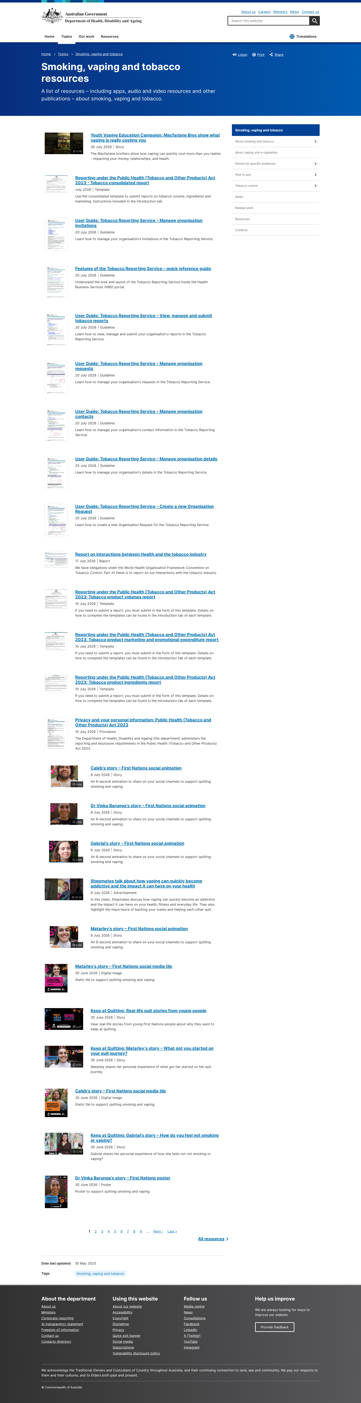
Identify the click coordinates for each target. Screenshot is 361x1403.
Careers (264, 12)
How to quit (243, 174)
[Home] (91, 15)
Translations (306, 36)
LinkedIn (190, 1330)
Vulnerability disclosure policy (136, 1353)
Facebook (192, 1324)
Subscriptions (123, 1347)
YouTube (190, 1341)
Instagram (192, 1347)
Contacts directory (56, 1341)
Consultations (195, 1318)
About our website (127, 1306)
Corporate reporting (57, 1318)
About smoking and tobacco (254, 141)
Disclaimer (121, 1324)
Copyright (120, 1318)
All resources (211, 1238)
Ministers (280, 12)
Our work (86, 36)
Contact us (310, 12)
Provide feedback (275, 1327)
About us (248, 12)
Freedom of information (60, 1330)
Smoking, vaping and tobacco (99, 54)
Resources (110, 36)
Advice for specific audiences (255, 163)
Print (260, 54)
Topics (66, 36)
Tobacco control (246, 185)
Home (50, 36)
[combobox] (269, 21)
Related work (244, 208)
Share (279, 54)
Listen (242, 54)
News (294, 12)
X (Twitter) (192, 1336)
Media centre (194, 1306)
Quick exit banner (126, 1336)
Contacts (241, 230)
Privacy (118, 1330)
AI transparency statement (62, 1324)
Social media (123, 1341)
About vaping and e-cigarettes (256, 152)
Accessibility (122, 1312)
